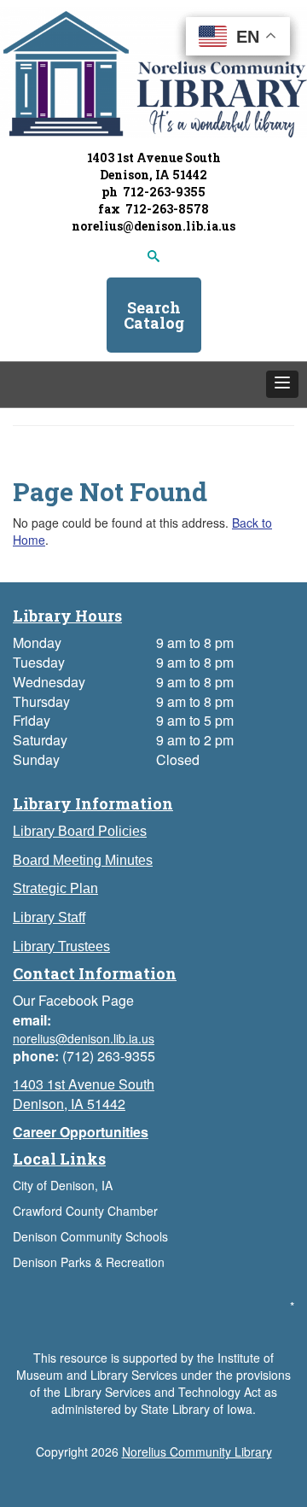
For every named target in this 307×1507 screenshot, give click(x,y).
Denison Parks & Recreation (89, 1261)
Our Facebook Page (73, 1000)
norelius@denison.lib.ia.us (153, 226)
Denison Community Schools (90, 1236)
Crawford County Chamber (85, 1210)
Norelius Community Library (197, 1451)
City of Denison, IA (63, 1185)
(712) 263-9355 (108, 1056)
